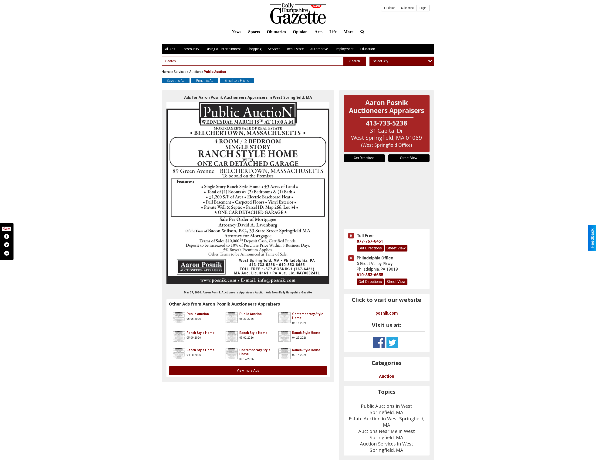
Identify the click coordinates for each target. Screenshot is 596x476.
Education (367, 49)
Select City (380, 61)
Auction (195, 72)
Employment (344, 49)
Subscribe (407, 8)
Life (333, 31)
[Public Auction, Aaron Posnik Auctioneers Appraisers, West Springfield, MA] (248, 193)
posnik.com (387, 313)
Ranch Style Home (200, 333)
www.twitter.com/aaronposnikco (392, 342)
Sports (254, 31)
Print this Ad (204, 80)
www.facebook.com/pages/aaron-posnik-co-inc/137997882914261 (379, 342)
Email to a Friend (237, 80)
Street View (408, 158)
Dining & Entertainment (223, 49)
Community (190, 49)
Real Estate (295, 49)
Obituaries (276, 31)
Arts (318, 31)
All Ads (170, 49)
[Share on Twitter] (6, 244)
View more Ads (248, 370)
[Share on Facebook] (6, 236)
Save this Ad (176, 80)
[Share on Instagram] (6, 253)
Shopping (254, 49)
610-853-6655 (370, 274)
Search (354, 61)
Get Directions (364, 158)
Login (423, 8)
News (236, 31)
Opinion (300, 31)
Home (166, 72)
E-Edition (389, 8)
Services (274, 49)
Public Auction (197, 314)
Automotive (319, 49)
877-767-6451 (370, 241)
